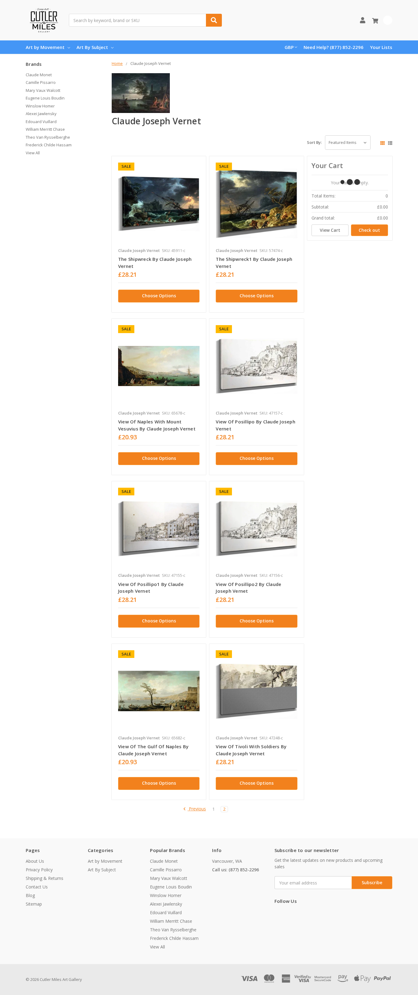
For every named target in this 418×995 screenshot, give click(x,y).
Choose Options (159, 295)
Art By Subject (92, 47)
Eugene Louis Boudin (45, 98)
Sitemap (34, 904)
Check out (369, 230)
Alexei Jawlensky (41, 113)
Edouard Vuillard (41, 121)
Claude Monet (39, 74)
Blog (30, 895)
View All (33, 153)
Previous (197, 809)
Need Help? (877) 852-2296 (334, 47)
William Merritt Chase (45, 129)
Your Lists (381, 47)
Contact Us (37, 887)
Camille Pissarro (41, 82)
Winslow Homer (40, 106)
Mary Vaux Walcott (43, 90)
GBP (289, 47)
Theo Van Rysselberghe (48, 137)
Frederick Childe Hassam (49, 145)
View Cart (330, 230)
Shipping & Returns (44, 878)
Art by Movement (45, 47)
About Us (35, 861)
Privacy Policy (39, 870)
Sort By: (314, 142)
